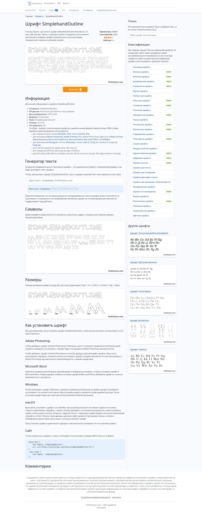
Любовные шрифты (142, 206)
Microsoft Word (76, 139)
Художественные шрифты (145, 153)
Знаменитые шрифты (143, 86)
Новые (53, 10)
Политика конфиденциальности (95, 497)
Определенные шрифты (144, 187)
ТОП (63, 10)
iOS (87, 134)
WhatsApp (70, 142)
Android (81, 134)
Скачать (74, 89)
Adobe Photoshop (55, 136)
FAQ (59, 3)
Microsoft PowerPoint (58, 139)
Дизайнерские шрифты (143, 81)
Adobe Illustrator (40, 139)
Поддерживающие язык (106, 10)
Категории (49, 3)
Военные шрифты (141, 76)
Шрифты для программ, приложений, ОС (152, 182)
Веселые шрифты (141, 72)
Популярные (74, 10)
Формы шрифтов (141, 196)
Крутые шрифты (140, 91)
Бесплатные (31, 10)
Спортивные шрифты (143, 139)
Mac (69, 134)
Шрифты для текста (142, 167)
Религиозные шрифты (143, 201)
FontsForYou (36, 3)
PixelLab (36, 145)
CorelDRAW (104, 139)
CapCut (86, 142)
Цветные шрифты (141, 215)
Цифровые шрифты (142, 158)
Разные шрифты (140, 119)
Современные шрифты (143, 134)
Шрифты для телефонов (144, 172)
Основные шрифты (142, 105)
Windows (62, 134)
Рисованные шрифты (142, 124)
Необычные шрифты (142, 96)
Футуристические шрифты (145, 148)
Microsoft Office (91, 139)
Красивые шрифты (141, 67)
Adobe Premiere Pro (73, 136)
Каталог (42, 10)
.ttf (44, 125)
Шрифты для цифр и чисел (145, 177)
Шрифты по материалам (144, 191)
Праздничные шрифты (143, 115)
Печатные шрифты (141, 110)
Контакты (116, 497)
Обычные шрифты (141, 100)
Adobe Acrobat (116, 136)
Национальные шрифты (144, 210)
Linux (74, 134)
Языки (65, 3)
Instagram (53, 142)
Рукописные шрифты (142, 129)
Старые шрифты (140, 143)
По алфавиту (88, 10)
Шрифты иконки (140, 163)
